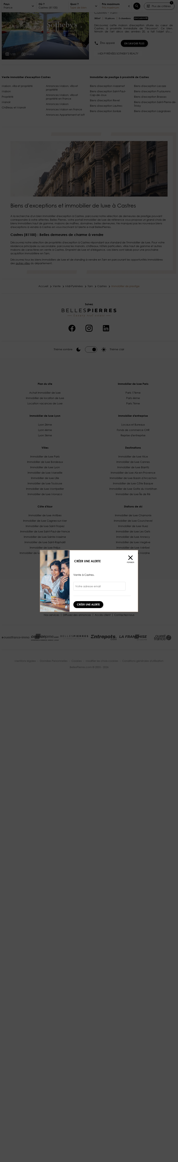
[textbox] (99, 588)
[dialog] (89, 581)
